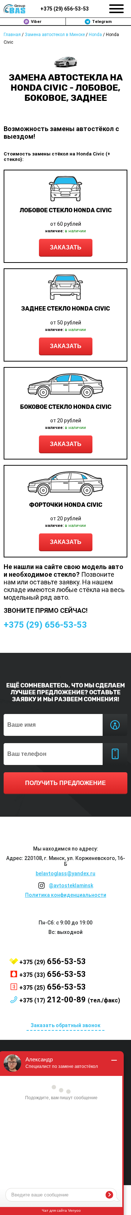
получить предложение (65, 783)
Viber (36, 21)
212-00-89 (69, 999)
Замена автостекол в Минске (55, 34)
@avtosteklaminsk (71, 885)
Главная (12, 34)
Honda (95, 34)
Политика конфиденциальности (65, 895)
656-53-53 (64, 9)
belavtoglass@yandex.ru (65, 873)
